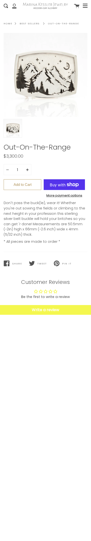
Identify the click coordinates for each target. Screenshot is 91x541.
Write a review (45, 310)
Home (8, 23)
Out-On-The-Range (63, 23)
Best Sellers (30, 23)
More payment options (64, 195)
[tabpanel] (45, 75)
